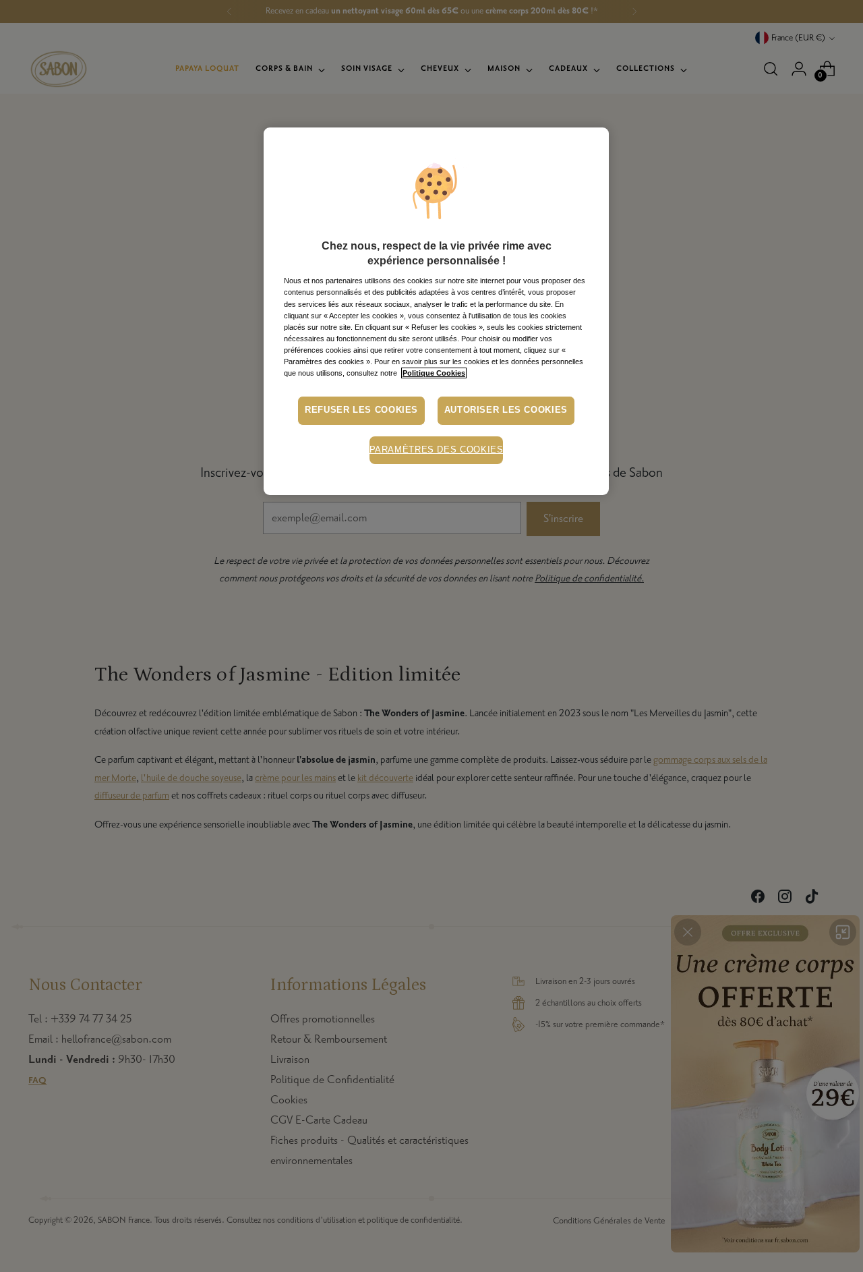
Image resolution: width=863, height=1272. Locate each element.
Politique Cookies (434, 373)
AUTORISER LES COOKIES (506, 410)
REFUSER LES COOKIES (361, 410)
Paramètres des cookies (436, 450)
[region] (436, 311)
